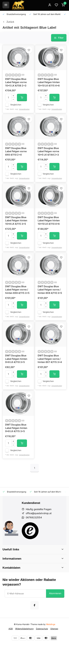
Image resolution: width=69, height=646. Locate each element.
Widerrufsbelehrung (24, 628)
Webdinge (50, 624)
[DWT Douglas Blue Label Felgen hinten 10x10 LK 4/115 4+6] (50, 57)
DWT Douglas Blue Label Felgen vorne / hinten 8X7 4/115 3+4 (50, 358)
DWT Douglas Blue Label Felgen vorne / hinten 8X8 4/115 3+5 (17, 289)
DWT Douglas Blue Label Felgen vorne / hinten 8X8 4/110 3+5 (50, 289)
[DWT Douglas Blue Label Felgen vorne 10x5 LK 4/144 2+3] (50, 126)
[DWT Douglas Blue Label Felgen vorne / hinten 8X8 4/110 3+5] (50, 265)
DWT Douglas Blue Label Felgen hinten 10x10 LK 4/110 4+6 (49, 220)
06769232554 (34, 517)
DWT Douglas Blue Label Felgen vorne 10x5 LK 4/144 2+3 (48, 151)
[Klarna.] (53, 638)
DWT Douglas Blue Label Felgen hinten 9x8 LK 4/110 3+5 (16, 358)
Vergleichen (15, 104)
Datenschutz (42, 628)
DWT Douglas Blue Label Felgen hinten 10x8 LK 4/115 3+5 (16, 220)
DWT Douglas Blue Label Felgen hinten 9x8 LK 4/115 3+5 (16, 428)
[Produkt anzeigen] (22, 97)
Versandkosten (24, 109)
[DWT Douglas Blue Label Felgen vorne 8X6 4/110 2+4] (18, 126)
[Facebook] (34, 605)
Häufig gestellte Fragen (38, 509)
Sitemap (54, 628)
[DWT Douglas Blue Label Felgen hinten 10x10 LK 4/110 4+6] (50, 195)
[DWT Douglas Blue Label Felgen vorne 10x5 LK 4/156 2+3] (18, 57)
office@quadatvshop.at (39, 513)
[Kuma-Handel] (18, 5)
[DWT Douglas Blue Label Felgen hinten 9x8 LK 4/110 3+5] (18, 334)
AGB (11, 628)
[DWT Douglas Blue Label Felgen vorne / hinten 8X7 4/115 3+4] (50, 334)
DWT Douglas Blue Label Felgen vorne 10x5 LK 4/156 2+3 (16, 82)
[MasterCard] (30, 638)
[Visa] (38, 638)
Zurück (10, 21)
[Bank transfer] (15, 638)
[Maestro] (46, 638)
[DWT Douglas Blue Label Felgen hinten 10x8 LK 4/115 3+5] (18, 195)
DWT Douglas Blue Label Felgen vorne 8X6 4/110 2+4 (16, 151)
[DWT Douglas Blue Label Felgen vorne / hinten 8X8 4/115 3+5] (18, 265)
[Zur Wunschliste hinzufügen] (29, 50)
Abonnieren (55, 593)
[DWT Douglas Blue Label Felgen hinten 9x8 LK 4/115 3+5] (18, 403)
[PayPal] (22, 638)
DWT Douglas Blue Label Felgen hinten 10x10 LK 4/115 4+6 (49, 82)
